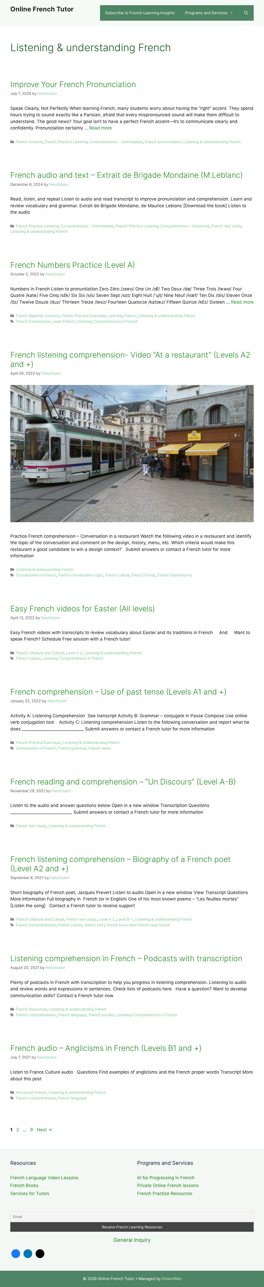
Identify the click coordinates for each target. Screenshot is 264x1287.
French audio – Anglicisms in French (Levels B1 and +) (106, 1048)
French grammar (72, 748)
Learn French (63, 321)
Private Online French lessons (168, 1185)
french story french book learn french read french (127, 925)
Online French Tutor (41, 9)
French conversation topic (80, 575)
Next (44, 1129)
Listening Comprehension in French (107, 321)
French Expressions (33, 321)
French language (72, 1015)
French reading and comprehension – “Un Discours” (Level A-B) (123, 781)
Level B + (125, 919)
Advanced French (31, 1092)
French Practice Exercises (84, 315)
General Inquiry (132, 1240)
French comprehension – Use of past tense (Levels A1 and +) (118, 691)
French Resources (31, 1009)
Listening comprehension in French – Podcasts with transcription (126, 958)
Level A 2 (74, 653)
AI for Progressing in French (165, 1177)
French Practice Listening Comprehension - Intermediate (94, 142)
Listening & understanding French (212, 142)
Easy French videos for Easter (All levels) (82, 608)
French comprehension (36, 925)
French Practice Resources (164, 1193)
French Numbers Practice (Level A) (72, 264)
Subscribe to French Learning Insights (140, 12)
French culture (117, 575)
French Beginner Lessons (38, 315)
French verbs (99, 748)
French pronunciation (163, 142)
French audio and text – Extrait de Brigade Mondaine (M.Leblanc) (126, 175)
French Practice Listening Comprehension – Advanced (162, 226)
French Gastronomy (175, 575)
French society (101, 1015)
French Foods (143, 575)
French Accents (29, 142)
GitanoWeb (172, 1278)
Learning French (122, 315)
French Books (24, 1185)
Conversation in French (36, 575)
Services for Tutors (29, 1193)
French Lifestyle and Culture (40, 653)
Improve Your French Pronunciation (73, 84)
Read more (100, 127)
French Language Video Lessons (44, 1177)
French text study (226, 226)
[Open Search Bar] (246, 13)
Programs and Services (206, 12)
